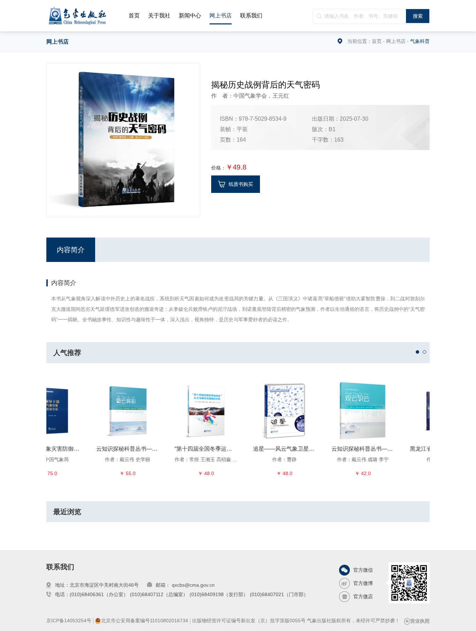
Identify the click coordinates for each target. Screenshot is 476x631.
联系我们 (251, 15)
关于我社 (159, 15)
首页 (134, 15)
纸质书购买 (241, 184)
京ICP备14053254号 (68, 620)
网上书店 (220, 15)
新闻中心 (190, 15)
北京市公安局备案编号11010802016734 (144, 620)
